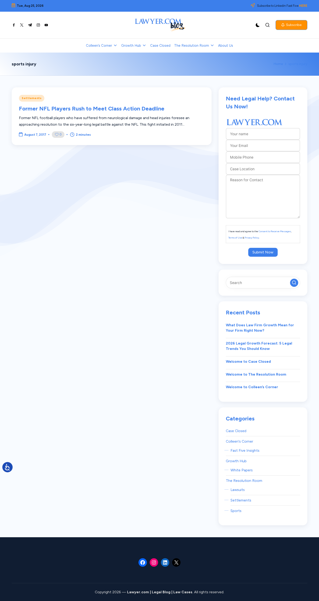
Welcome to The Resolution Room (256, 374)
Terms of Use (235, 237)
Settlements (32, 98)
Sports (235, 511)
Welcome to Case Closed (248, 361)
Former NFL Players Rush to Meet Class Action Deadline (91, 108)
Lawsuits (237, 489)
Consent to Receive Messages (275, 231)
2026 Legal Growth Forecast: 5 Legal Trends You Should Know (259, 346)
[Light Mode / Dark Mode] (257, 25)
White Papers (241, 470)
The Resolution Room (244, 480)
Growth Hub (236, 461)
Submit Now (262, 252)
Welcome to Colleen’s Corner (252, 387)
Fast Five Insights (244, 450)
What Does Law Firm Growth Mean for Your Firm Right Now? (260, 328)
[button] (291, 25)
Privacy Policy (252, 237)
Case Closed (236, 431)
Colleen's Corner (239, 441)
